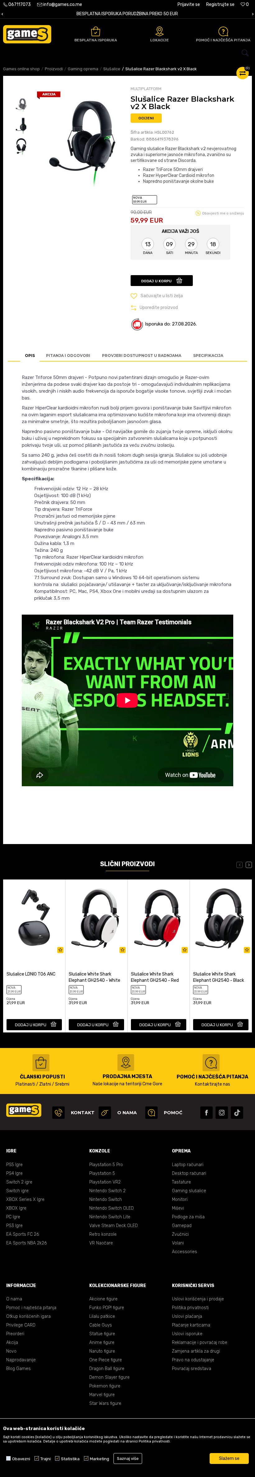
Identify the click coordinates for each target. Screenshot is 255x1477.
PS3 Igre (14, 1225)
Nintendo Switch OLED (111, 1208)
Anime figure (101, 1342)
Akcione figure (103, 1299)
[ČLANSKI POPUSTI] (40, 1062)
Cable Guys (100, 1325)
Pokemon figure (104, 1386)
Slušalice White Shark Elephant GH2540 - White (94, 977)
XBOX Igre (16, 1208)
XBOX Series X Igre (25, 1199)
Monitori (180, 1199)
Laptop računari (187, 1164)
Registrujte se (220, 4)
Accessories (184, 1251)
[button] (127, 53)
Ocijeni (146, 118)
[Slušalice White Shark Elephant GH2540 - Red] (158, 918)
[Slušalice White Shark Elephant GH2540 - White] (96, 918)
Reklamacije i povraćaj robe (199, 1342)
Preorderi (15, 1333)
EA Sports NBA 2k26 (26, 1243)
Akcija (12, 1342)
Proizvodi (54, 69)
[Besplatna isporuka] (95, 31)
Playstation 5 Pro (106, 1164)
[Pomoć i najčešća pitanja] (223, 31)
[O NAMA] (105, 1112)
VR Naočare (101, 1243)
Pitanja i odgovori (68, 355)
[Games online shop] (27, 34)
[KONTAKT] (58, 1112)
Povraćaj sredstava (191, 1368)
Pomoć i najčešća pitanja (31, 1307)
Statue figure (102, 1333)
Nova (139, 199)
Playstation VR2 (105, 1182)
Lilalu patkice (102, 1316)
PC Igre (13, 1217)
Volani (178, 1243)
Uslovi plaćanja (187, 1316)
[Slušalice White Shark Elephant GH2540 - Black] (221, 918)
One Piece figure (105, 1360)
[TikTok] (237, 1112)
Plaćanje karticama (191, 1325)
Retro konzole (103, 1234)
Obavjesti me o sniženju (223, 213)
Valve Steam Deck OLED (113, 1225)
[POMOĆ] (151, 1112)
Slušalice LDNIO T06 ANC (31, 974)
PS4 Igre (14, 1173)
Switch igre (17, 1190)
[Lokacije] (159, 31)
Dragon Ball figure (106, 1368)
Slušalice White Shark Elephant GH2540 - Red (155, 977)
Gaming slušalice (189, 1190)
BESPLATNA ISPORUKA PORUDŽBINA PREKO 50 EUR (127, 13)
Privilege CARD (20, 1325)
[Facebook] (206, 1112)
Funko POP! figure (106, 1307)
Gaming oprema (83, 69)
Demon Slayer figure (109, 1377)
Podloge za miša (188, 1217)
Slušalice (111, 69)
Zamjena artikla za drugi (196, 1351)
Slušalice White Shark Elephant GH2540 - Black (218, 977)
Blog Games (18, 1368)
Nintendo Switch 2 (107, 1190)
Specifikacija (208, 355)
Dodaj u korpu (156, 281)
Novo (11, 1351)
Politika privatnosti (190, 1307)
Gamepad (182, 1225)
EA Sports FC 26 (22, 1234)
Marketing (99, 1458)
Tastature (181, 1182)
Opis (30, 355)
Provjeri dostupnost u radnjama (141, 355)
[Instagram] (222, 1112)
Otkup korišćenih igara (28, 1316)
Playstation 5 (102, 1173)
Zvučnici (180, 1234)
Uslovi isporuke (187, 1333)
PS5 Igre (14, 1164)
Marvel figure (102, 1394)
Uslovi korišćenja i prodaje (198, 1299)
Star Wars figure (105, 1403)
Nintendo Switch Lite (109, 1217)
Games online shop (21, 69)
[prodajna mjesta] (125, 1062)
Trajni (45, 1458)
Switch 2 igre (19, 1182)
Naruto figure (102, 1351)
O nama (14, 1299)
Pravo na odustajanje (193, 1360)
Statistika (70, 1458)
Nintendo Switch (105, 1199)
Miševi (178, 1208)
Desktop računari (189, 1173)
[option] (127, 14)
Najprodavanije (21, 1360)
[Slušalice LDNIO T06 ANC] (34, 918)
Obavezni (21, 1458)
